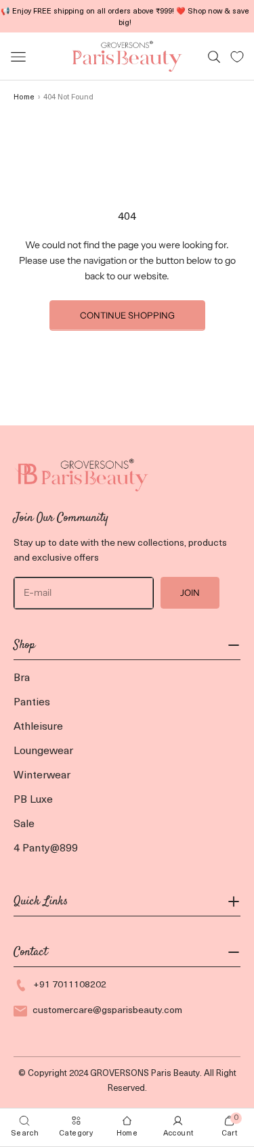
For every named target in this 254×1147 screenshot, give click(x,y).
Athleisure (38, 727)
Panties (32, 702)
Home (24, 97)
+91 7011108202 (69, 985)
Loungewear (43, 751)
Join (190, 592)
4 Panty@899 (46, 848)
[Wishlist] (237, 57)
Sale (24, 824)
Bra (22, 678)
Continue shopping (127, 315)
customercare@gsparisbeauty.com (107, 1011)
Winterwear (42, 775)
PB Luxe (33, 800)
